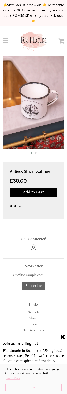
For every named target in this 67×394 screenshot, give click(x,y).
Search (33, 312)
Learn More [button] (13, 378)
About (33, 318)
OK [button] (33, 387)
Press (33, 324)
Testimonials (33, 330)
